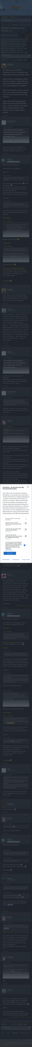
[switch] (25, 523)
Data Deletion (6, 559)
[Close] (28, 487)
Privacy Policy (26, 559)
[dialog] (16, 523)
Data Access (16, 559)
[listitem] (16, 519)
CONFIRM (10, 553)
